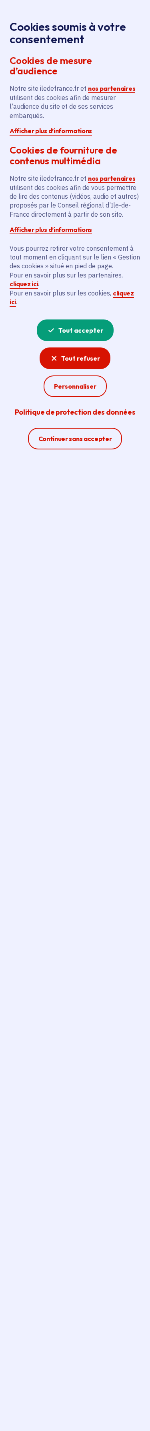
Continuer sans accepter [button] (75, 438)
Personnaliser (75, 386)
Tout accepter (80, 330)
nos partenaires (111, 88)
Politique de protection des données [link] (75, 412)
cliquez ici (24, 284)
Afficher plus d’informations (51, 131)
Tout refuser (80, 358)
